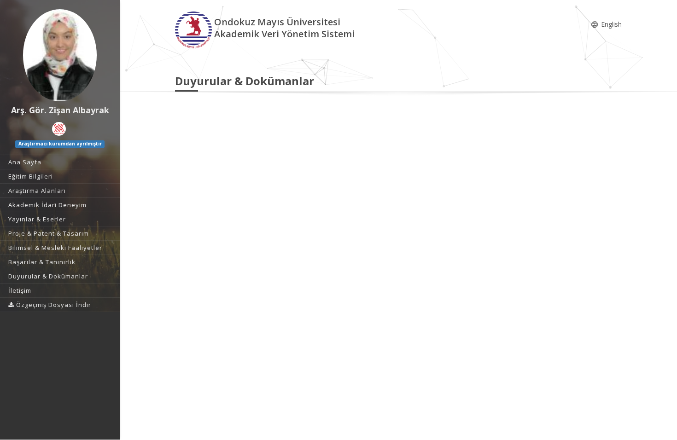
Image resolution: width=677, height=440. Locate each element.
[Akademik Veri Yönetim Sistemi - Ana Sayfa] (194, 29)
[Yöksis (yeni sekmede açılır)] (59, 129)
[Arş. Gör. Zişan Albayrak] (60, 55)
